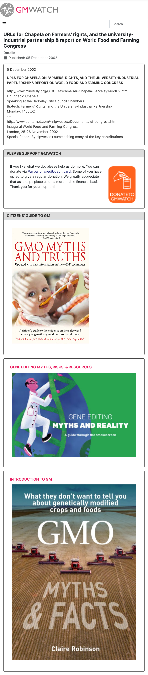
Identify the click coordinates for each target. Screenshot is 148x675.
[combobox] (128, 24)
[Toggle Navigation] (4, 24)
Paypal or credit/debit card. (50, 171)
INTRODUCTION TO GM (31, 479)
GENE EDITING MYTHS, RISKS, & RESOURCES (51, 367)
